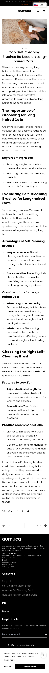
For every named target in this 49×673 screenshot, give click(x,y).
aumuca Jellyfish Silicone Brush (19, 594)
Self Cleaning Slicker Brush (16, 585)
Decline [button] (7, 666)
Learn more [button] (9, 660)
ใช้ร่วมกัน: (7, 511)
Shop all (6, 581)
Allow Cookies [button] (30, 666)
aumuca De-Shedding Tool (17, 590)
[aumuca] (24, 10)
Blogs (24, 48)
